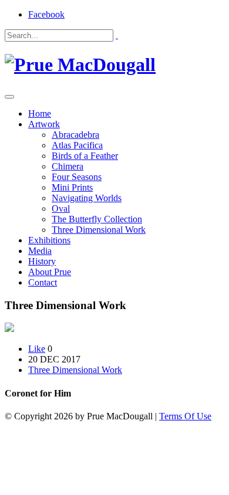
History (42, 261)
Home (39, 113)
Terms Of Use (185, 416)
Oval (61, 208)
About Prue (49, 272)
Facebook (46, 14)
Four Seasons (77, 177)
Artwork (44, 124)
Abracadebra (75, 135)
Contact (42, 282)
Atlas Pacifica (77, 145)
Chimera (67, 166)
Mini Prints (72, 187)
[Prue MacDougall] (80, 64)
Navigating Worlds (87, 198)
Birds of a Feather (85, 156)
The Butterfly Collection (97, 219)
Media (40, 251)
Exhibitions (49, 240)
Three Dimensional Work (99, 230)
